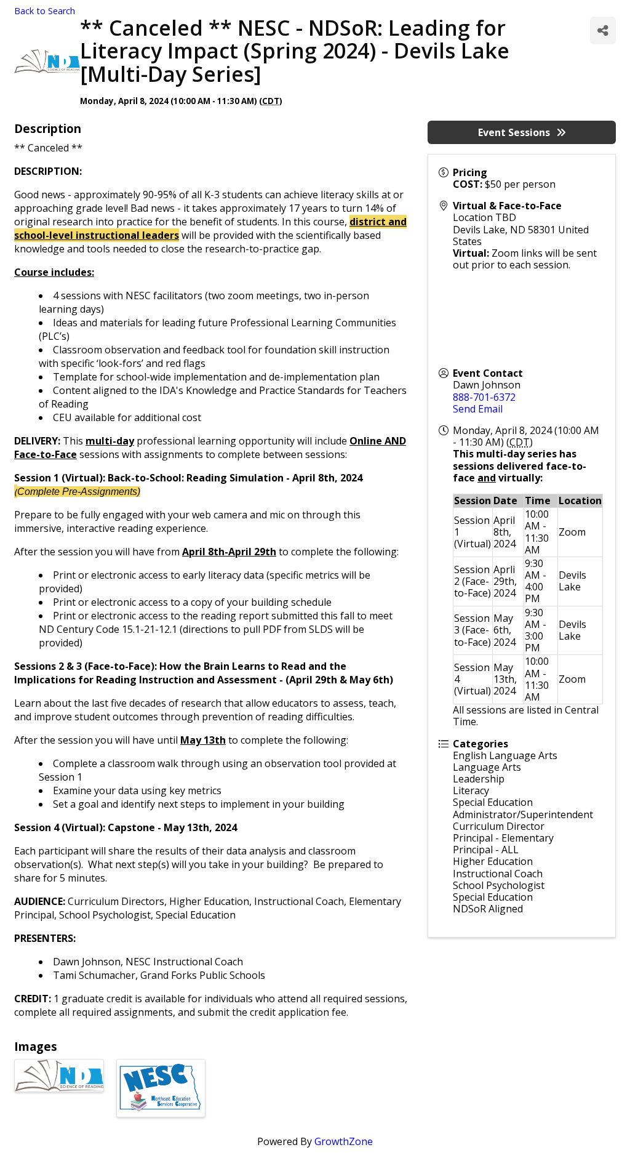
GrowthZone (343, 1141)
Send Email (478, 409)
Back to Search (44, 11)
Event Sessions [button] (514, 132)
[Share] (603, 30)
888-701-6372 (484, 397)
